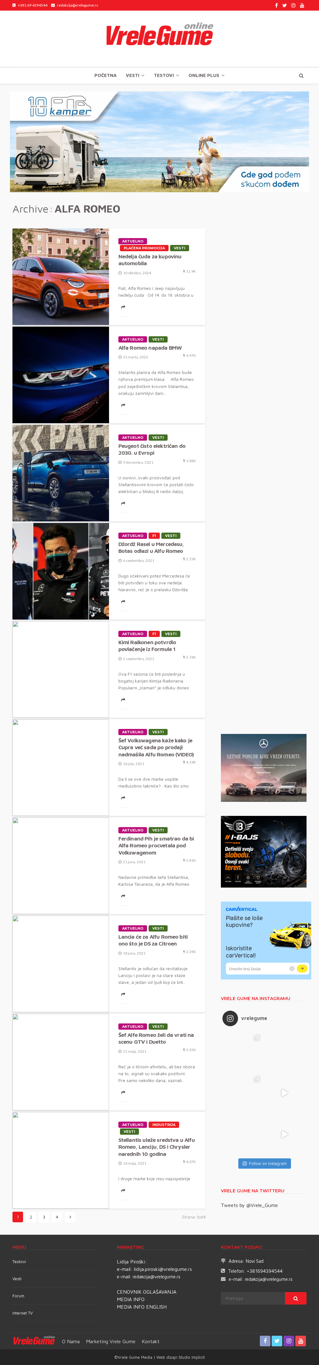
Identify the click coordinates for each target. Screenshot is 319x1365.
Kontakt (151, 1341)
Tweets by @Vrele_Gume (249, 1205)
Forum (18, 1295)
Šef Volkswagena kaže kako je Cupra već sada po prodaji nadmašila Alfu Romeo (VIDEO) (156, 747)
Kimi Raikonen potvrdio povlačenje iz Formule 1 (147, 645)
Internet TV (22, 1312)
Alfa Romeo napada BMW (150, 347)
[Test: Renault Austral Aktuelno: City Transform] (284, 1093)
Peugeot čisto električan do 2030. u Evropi (151, 449)
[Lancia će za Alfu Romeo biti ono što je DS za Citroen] (60, 964)
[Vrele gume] (159, 38)
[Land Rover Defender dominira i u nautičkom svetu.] (284, 1134)
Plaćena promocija (144, 248)
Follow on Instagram (268, 1163)
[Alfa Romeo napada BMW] (60, 375)
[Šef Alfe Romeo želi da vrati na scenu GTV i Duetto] (60, 1062)
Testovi (19, 1261)
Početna (105, 75)
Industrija (163, 1125)
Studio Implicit (191, 1357)
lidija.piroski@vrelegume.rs (163, 1269)
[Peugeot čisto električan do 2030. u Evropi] (60, 473)
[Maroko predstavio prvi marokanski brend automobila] (284, 1051)
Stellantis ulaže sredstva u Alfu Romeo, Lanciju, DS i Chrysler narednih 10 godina (156, 1147)
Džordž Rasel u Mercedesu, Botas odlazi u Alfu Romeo (151, 547)
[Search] (301, 75)
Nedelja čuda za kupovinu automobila (150, 259)
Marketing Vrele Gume (111, 1341)
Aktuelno (132, 241)
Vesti (132, 75)
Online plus (203, 75)
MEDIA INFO (131, 1299)
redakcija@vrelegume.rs (156, 1276)
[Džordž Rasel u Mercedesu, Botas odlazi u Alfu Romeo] (60, 571)
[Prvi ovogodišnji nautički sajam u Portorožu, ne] (243, 1134)
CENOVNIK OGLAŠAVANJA (146, 1292)
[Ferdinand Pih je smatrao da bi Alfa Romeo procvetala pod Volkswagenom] (60, 865)
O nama (71, 1341)
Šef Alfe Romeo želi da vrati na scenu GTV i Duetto (156, 1038)
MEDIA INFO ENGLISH (142, 1307)
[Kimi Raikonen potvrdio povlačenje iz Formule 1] (60, 669)
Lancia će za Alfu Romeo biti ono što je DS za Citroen (153, 940)
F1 (154, 536)
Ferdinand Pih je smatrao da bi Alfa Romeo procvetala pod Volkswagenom (156, 845)
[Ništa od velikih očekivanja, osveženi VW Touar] (243, 1051)
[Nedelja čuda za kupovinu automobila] (60, 276)
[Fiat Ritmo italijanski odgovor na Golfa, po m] (243, 1093)
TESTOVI (164, 75)
